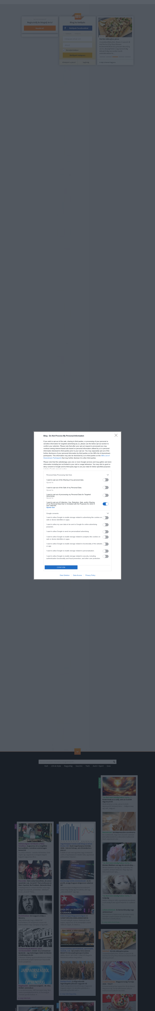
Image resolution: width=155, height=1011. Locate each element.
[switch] (106, 479)
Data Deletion (65, 575)
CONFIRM (61, 567)
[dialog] (77, 505)
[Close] (117, 436)
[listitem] (77, 475)
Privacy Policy (90, 575)
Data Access (77, 575)
